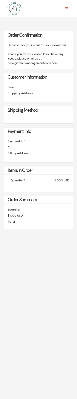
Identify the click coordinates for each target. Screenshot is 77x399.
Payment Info (17, 141)
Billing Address (18, 153)
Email (11, 87)
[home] (13, 8)
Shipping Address (20, 93)
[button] (66, 8)
